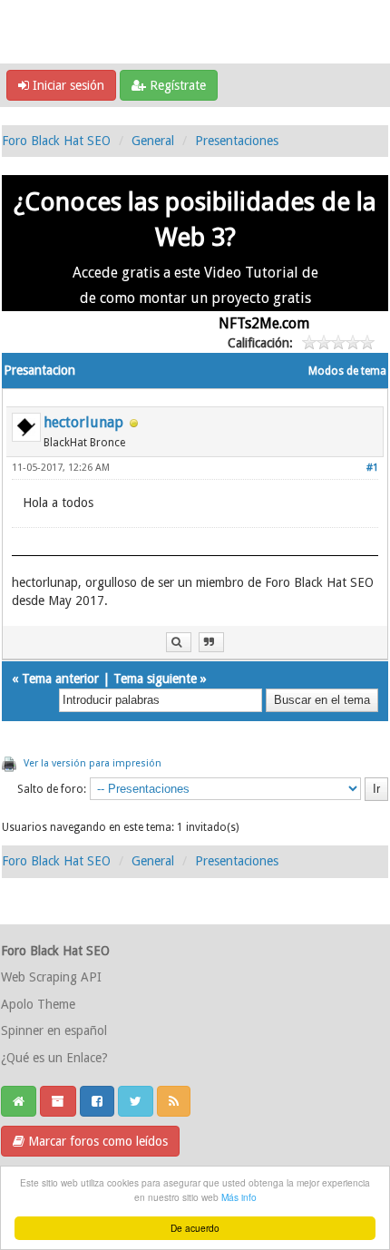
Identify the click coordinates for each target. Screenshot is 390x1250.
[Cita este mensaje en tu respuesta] (211, 642)
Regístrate (176, 85)
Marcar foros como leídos (96, 1141)
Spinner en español (54, 1030)
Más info (239, 1197)
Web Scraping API (51, 977)
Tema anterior (60, 678)
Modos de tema (347, 371)
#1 (372, 468)
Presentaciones (236, 140)
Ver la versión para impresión (92, 763)
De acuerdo (195, 1228)
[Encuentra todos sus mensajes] (178, 642)
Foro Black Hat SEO (56, 140)
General (153, 140)
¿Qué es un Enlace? (54, 1057)
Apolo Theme (38, 1004)
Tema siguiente (155, 678)
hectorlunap (83, 422)
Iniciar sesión (66, 85)
